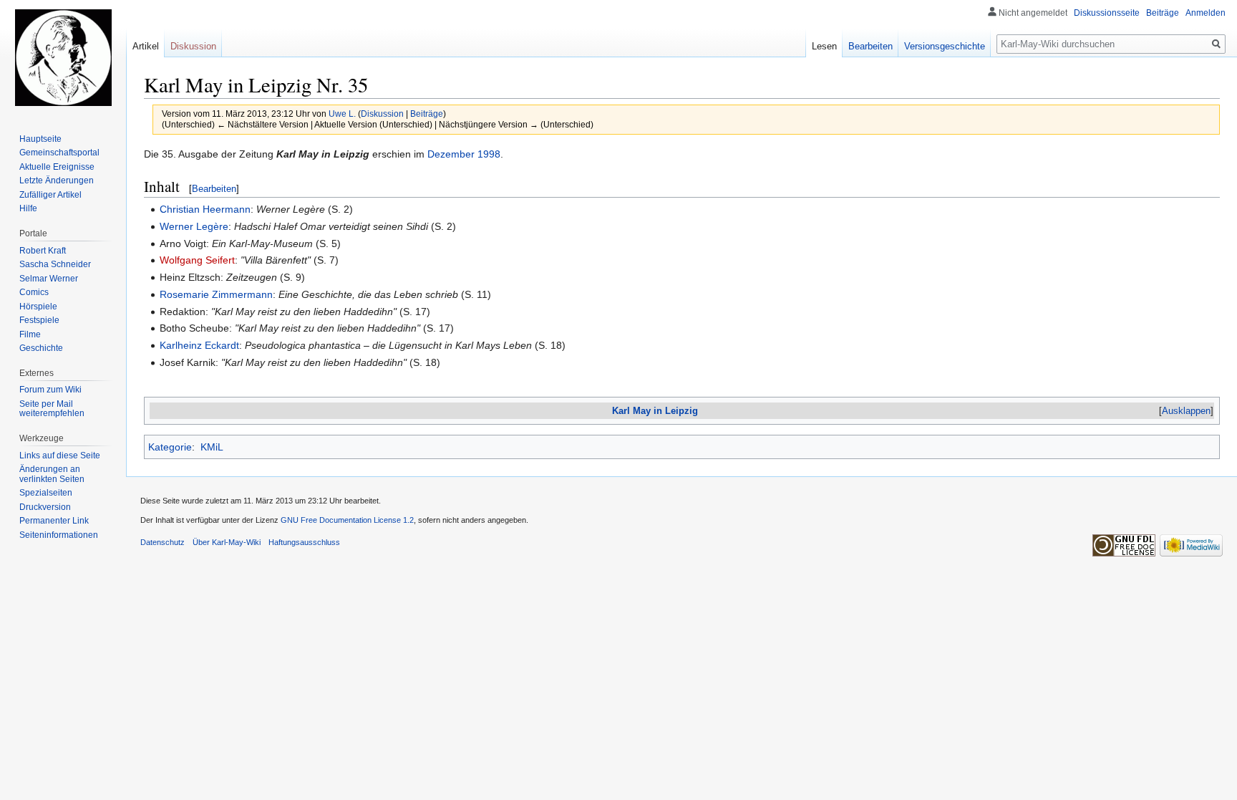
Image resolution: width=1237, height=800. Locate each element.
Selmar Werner (48, 279)
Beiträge (426, 113)
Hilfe (28, 208)
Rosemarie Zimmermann (216, 294)
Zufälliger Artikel (50, 195)
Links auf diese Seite (59, 455)
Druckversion (45, 507)
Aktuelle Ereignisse (56, 167)
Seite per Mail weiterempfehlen (51, 409)
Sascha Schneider (55, 264)
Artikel (145, 46)
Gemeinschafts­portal (59, 153)
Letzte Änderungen (56, 180)
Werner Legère (194, 226)
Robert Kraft (42, 251)
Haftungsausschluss (304, 542)
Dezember (451, 154)
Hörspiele (38, 307)
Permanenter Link (54, 521)
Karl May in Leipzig (655, 410)
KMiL (211, 447)
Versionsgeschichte (944, 46)
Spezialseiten (45, 493)
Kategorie (170, 447)
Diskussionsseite (1107, 13)
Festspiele (39, 320)
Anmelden (1205, 13)
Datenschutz (162, 542)
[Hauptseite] (63, 57)
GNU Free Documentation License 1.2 (347, 520)
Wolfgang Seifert (197, 260)
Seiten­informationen (58, 535)
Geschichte (41, 348)
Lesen (824, 46)
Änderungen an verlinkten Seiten (51, 474)
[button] (1186, 410)
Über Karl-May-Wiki (227, 542)
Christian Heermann (205, 209)
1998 (488, 154)
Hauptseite (40, 139)
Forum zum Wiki (50, 390)
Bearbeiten (214, 188)
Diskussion (382, 113)
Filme (30, 334)
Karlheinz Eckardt (199, 345)
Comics (34, 292)
